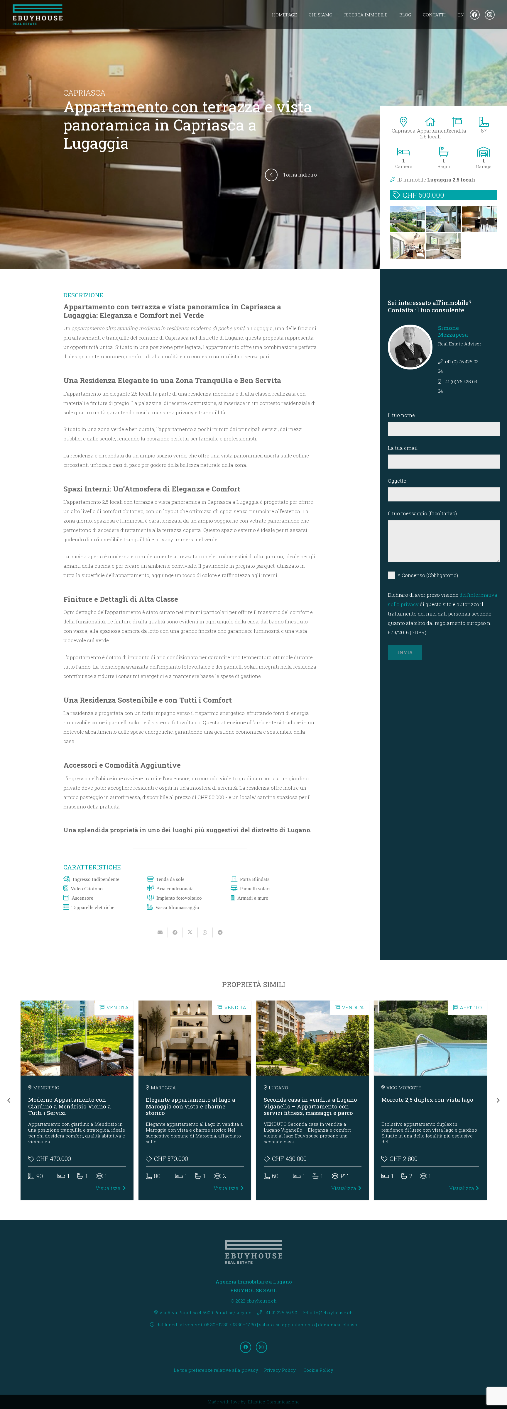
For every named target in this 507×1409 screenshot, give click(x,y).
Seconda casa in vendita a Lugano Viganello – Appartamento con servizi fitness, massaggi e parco (310, 1106)
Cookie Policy (318, 1370)
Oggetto (397, 480)
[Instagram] (490, 15)
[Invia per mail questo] (160, 932)
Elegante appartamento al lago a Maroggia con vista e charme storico (190, 1106)
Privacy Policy (280, 1370)
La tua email (403, 448)
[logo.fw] (38, 14)
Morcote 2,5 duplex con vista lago (427, 1099)
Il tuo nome (401, 415)
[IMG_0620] (407, 219)
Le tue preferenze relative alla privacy (216, 1370)
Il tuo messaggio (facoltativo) (422, 513)
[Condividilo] (175, 932)
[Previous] (9, 1100)
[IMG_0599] (479, 219)
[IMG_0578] (443, 219)
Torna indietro (300, 174)
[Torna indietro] (274, 175)
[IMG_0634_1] (407, 246)
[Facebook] (475, 15)
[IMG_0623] (443, 246)
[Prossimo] (498, 1100)
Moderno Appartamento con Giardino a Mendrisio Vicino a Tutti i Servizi (69, 1106)
